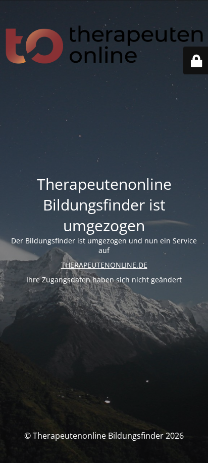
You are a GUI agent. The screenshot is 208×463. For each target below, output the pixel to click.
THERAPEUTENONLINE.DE (104, 265)
